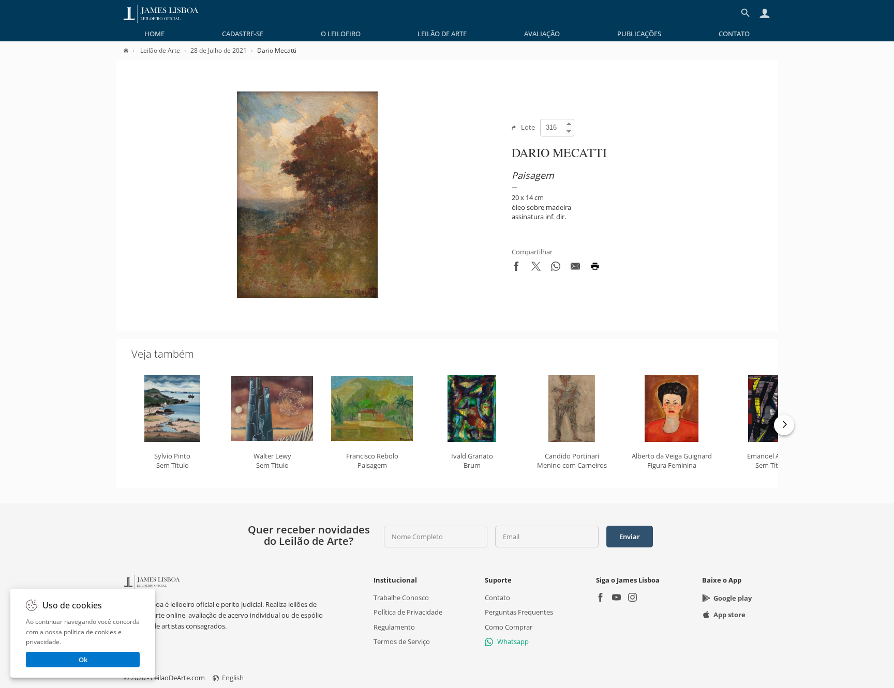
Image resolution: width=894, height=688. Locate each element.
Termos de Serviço (402, 641)
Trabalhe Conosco (401, 597)
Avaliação (542, 33)
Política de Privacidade (408, 612)
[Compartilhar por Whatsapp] (555, 268)
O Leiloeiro (341, 33)
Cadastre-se (242, 33)
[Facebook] (600, 598)
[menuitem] (154, 33)
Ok (83, 659)
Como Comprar (508, 626)
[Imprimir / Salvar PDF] (595, 268)
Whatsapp (513, 641)
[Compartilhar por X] (536, 268)
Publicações (639, 33)
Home (154, 33)
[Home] (131, 50)
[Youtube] (616, 598)
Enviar (629, 536)
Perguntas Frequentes (519, 612)
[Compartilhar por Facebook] (516, 268)
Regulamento (394, 626)
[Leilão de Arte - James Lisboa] (161, 13)
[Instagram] (632, 598)
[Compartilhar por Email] (575, 268)
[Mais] (784, 425)
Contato (734, 33)
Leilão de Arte (442, 33)
